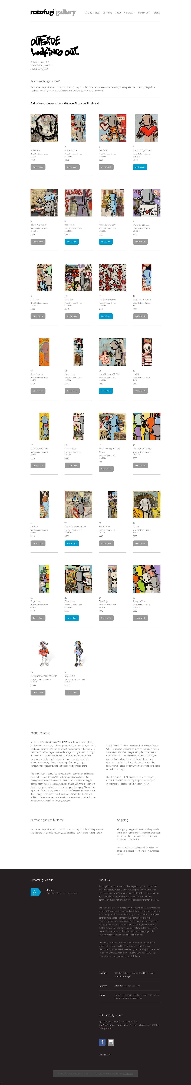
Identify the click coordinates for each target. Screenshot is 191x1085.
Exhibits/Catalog (91, 12)
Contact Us (129, 12)
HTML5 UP (128, 1073)
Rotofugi (156, 12)
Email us (118, 985)
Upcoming (107, 12)
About (118, 12)
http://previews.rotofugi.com (112, 1025)
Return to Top (105, 1054)
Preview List (143, 12)
